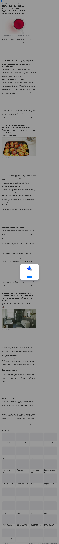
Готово (29, 276)
